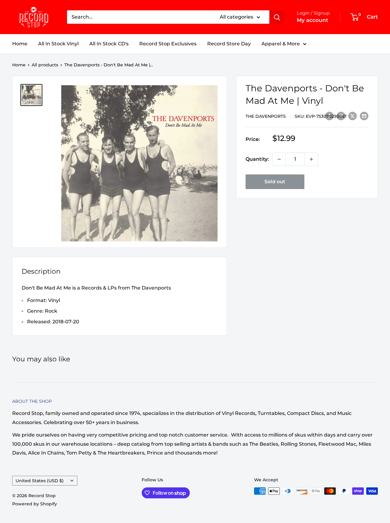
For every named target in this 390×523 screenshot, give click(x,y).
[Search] (277, 17)
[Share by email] (364, 115)
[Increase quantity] (311, 159)
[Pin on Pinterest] (341, 115)
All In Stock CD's (109, 44)
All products (45, 65)
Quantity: (257, 159)
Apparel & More (280, 44)
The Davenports (266, 116)
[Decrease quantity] (279, 159)
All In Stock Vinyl (58, 44)
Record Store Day (229, 44)
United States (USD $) (40, 480)
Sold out (274, 181)
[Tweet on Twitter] (352, 115)
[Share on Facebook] (329, 115)
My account (312, 20)
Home (19, 44)
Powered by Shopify (34, 504)
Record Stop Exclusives (168, 44)
